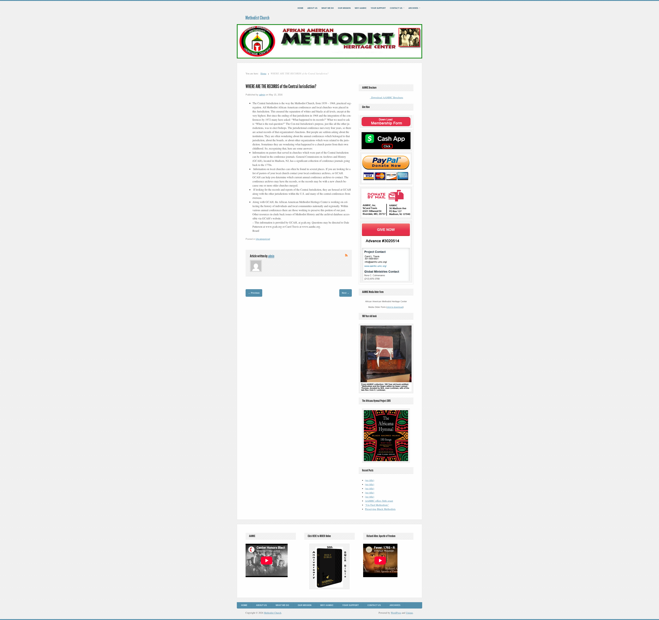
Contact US (396, 8)
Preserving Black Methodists (380, 509)
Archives (413, 8)
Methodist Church (257, 18)
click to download (395, 307)
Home (300, 8)
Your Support (378, 8)
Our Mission (344, 8)
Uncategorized (263, 239)
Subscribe (346, 255)
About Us (312, 8)
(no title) (369, 480)
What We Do (327, 8)
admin (262, 94)
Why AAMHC (361, 8)
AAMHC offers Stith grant (379, 500)
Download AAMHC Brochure (386, 97)
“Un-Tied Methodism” (377, 505)
